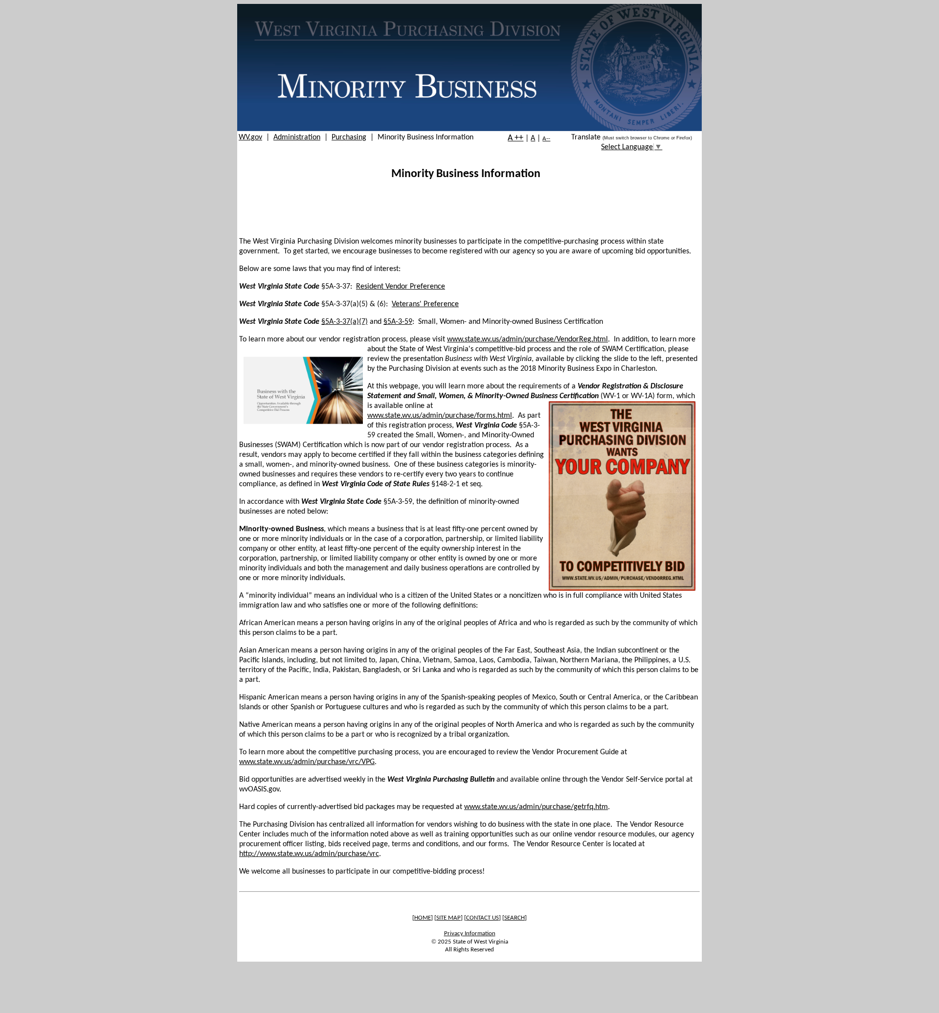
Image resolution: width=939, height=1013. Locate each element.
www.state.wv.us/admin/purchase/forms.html (439, 416)
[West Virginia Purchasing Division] (469, 129)
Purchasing (349, 137)
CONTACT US (482, 918)
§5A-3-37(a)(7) (344, 322)
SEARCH (514, 918)
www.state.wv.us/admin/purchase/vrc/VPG (307, 762)
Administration (296, 137)
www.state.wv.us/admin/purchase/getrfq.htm (536, 807)
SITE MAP (448, 918)
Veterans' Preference (425, 304)
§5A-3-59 (397, 322)
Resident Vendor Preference (400, 287)
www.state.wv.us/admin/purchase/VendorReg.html (527, 339)
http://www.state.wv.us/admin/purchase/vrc (309, 854)
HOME (422, 918)
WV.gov (250, 137)
